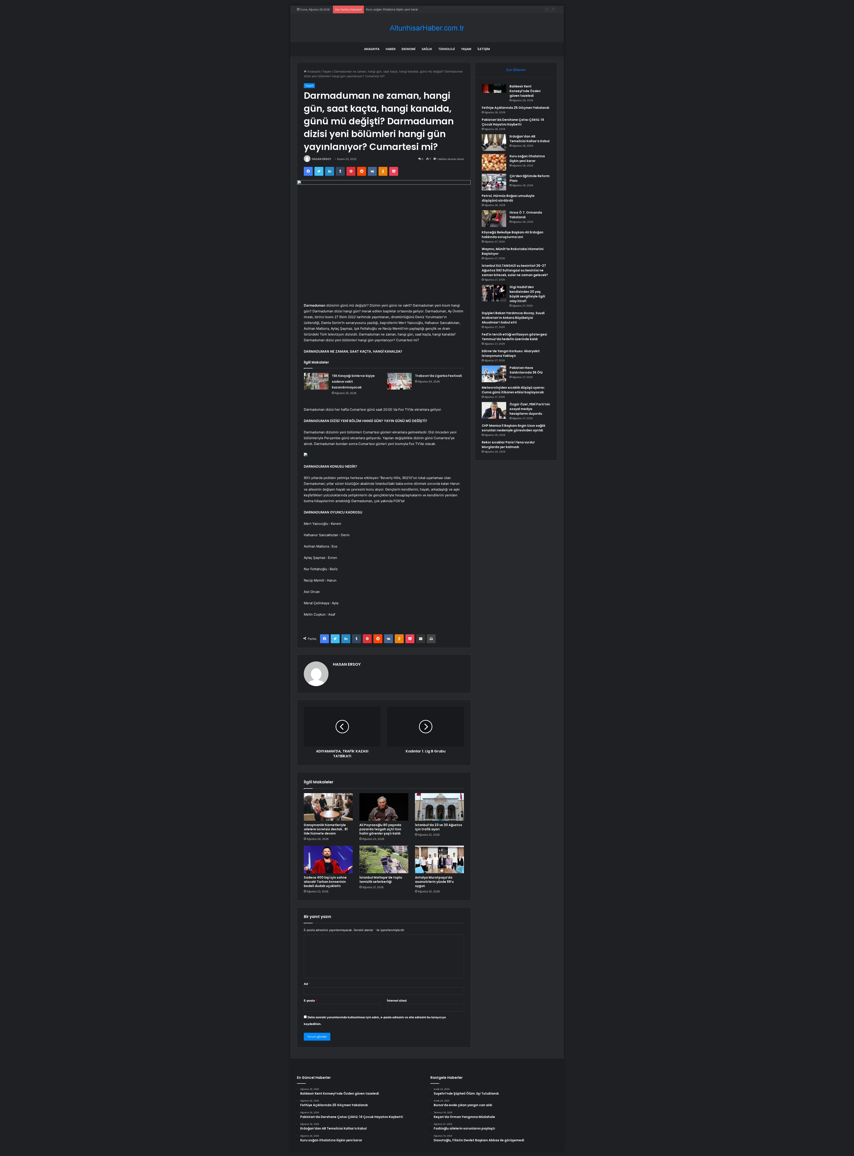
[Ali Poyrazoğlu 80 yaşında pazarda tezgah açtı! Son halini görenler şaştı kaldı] (383, 807)
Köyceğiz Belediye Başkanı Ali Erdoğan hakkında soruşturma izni (512, 234)
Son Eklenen (516, 70)
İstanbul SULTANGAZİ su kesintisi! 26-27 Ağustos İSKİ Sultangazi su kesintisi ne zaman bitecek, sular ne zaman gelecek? (515, 270)
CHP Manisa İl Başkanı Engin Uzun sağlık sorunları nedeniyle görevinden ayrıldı (513, 427)
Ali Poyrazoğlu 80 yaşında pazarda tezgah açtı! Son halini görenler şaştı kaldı (380, 829)
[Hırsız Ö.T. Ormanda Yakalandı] (494, 218)
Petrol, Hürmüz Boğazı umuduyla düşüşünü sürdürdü (508, 198)
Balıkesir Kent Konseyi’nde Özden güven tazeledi (525, 91)
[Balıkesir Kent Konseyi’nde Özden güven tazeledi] (494, 92)
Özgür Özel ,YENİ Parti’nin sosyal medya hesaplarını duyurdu (530, 409)
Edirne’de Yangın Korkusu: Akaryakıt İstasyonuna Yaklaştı (511, 353)
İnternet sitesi (397, 1000)
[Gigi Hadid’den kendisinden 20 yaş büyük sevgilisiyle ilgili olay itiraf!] (494, 293)
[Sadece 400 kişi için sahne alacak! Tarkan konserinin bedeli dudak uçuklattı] (328, 859)
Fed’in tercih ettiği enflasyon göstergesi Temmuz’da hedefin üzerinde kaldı (514, 336)
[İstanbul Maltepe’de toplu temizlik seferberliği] (383, 859)
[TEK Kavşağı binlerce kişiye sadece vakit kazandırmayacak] (316, 381)
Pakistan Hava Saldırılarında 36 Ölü (526, 370)
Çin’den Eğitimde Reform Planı (386, 9)
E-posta (310, 1000)
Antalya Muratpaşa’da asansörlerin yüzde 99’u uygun (434, 881)
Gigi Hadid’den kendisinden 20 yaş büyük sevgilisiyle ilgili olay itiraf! (527, 294)
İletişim (483, 49)
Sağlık (427, 49)
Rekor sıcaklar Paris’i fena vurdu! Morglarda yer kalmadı (508, 444)
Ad (307, 984)
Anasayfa (371, 49)
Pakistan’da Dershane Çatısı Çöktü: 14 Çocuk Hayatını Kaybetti (513, 122)
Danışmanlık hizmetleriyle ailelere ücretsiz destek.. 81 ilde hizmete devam (326, 829)
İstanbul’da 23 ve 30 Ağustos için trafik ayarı (438, 827)
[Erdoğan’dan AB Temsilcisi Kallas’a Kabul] (494, 142)
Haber (390, 49)
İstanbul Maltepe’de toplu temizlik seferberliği (380, 879)
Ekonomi (408, 49)
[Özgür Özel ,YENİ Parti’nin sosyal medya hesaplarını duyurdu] (494, 410)
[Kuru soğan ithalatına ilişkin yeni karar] (494, 162)
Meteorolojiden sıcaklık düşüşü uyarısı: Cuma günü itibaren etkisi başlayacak (513, 389)
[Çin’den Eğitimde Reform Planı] (494, 182)
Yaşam (466, 49)
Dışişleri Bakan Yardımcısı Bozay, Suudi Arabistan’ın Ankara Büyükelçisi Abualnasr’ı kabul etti (513, 318)
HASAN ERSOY (321, 159)
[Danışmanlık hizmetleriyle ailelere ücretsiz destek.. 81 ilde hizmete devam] (328, 807)
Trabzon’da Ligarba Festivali (438, 376)
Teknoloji (446, 49)
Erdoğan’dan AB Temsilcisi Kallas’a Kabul (530, 138)
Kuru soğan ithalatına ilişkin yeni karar (527, 158)
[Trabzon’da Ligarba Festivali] (399, 381)
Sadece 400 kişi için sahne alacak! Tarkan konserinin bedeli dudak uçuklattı (325, 881)
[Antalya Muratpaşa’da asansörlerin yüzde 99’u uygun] (439, 859)
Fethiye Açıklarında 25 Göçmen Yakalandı (515, 107)
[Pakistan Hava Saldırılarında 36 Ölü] (494, 374)
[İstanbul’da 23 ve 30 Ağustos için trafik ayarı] (439, 807)
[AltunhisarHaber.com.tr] (427, 27)
